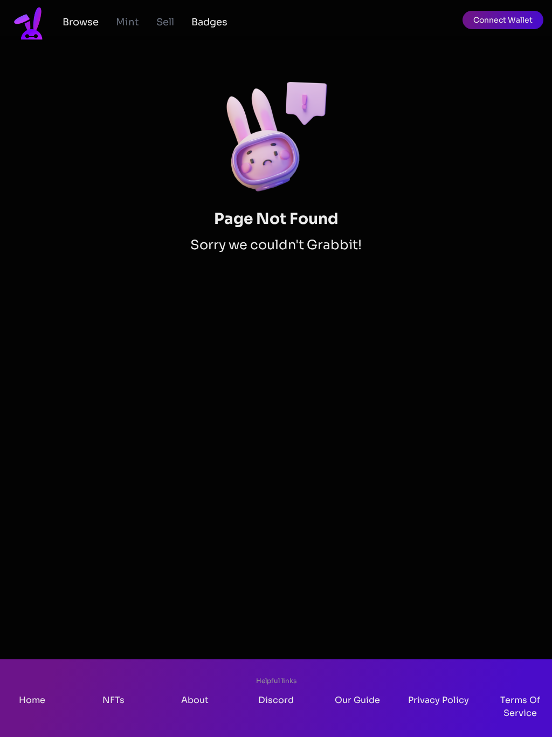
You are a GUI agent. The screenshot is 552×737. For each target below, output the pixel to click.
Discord (276, 700)
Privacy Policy (438, 700)
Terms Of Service (520, 706)
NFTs (113, 700)
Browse (81, 22)
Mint (127, 22)
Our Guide (357, 700)
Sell (165, 22)
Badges (209, 22)
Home (32, 700)
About (195, 700)
